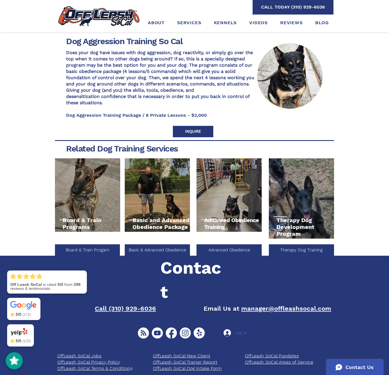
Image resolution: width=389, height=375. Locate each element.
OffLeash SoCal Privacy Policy (88, 362)
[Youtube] (157, 333)
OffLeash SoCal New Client (181, 355)
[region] (87, 195)
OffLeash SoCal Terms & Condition (93, 368)
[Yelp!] (199, 333)
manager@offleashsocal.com (286, 308)
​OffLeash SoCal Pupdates (272, 355)
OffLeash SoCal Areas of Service (279, 362)
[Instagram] (185, 333)
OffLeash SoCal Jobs (79, 355)
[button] (193, 131)
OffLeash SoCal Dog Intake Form (187, 368)
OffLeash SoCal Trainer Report (185, 362)
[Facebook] (171, 333)
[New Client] (143, 333)
